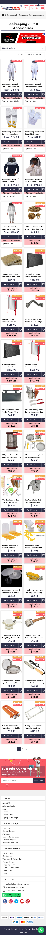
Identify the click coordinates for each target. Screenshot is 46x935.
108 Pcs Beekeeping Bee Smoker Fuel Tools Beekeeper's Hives (11, 276)
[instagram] (11, 901)
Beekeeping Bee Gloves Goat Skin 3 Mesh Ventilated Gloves (34, 134)
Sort (20, 54)
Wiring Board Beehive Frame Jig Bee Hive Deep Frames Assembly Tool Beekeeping (34, 729)
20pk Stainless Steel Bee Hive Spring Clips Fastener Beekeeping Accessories (33, 323)
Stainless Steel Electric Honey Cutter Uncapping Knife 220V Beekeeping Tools (34, 684)
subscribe (38, 780)
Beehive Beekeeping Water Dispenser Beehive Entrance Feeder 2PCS (10, 548)
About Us (6, 803)
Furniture (6, 828)
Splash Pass (7, 814)
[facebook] (5, 901)
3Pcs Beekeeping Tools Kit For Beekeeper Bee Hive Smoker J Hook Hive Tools (34, 413)
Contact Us (7, 856)
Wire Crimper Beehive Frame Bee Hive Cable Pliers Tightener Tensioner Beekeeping (11, 729)
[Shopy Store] (11, 7)
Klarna (5, 811)
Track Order (7, 870)
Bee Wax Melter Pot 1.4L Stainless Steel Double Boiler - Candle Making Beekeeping (34, 503)
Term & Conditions (10, 867)
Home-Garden (8, 831)
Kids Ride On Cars (10, 836)
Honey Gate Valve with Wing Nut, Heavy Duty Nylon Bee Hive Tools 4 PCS (11, 639)
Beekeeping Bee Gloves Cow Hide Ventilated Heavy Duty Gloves (11, 134)
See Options (9, 94)
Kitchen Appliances (11, 839)
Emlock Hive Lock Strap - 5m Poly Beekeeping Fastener (34, 592)
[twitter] (16, 901)
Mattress (6, 834)
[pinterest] (28, 901)
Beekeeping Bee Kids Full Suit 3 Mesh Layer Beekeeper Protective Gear (33, 182)
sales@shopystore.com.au (17, 884)
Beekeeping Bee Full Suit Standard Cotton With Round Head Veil (34, 86)
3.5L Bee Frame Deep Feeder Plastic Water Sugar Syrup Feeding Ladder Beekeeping (10, 413)
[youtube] (22, 901)
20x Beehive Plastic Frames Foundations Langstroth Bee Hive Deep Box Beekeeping (10, 368)
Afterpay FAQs (8, 806)
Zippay (5, 809)
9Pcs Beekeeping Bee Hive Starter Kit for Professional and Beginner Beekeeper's (10, 503)
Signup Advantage (10, 817)
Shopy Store (24, 929)
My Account (7, 853)
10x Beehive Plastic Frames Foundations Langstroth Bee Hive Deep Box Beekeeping (33, 277)
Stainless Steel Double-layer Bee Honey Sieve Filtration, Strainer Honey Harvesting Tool (11, 684)
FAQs (4, 873)
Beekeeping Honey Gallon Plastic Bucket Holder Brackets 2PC (33, 547)
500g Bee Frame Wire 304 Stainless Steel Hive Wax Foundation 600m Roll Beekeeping (11, 458)
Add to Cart (32, 237)
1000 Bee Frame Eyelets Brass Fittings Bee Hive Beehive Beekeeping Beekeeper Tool (34, 230)
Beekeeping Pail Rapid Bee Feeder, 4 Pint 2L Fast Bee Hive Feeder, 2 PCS (11, 593)
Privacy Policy (8, 862)
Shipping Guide (9, 864)
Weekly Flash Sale (10, 842)
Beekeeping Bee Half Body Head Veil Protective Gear (10, 181)
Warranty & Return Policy (13, 859)
